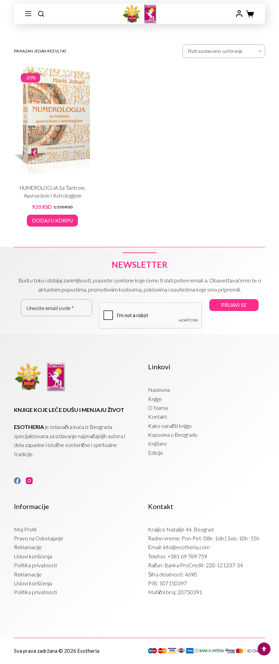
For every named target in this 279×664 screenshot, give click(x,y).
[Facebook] (17, 480)
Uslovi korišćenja (33, 556)
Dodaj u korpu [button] (52, 220)
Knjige (155, 399)
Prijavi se (234, 305)
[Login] (239, 13)
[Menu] (28, 14)
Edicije (155, 452)
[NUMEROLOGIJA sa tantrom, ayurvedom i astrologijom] (52, 120)
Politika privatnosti (35, 565)
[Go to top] (264, 649)
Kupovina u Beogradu (172, 434)
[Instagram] (29, 480)
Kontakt (157, 416)
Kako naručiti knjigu (170, 425)
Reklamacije (28, 547)
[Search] (41, 14)
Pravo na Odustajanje (38, 538)
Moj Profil (25, 529)
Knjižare (157, 443)
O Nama (158, 407)
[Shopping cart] (250, 14)
